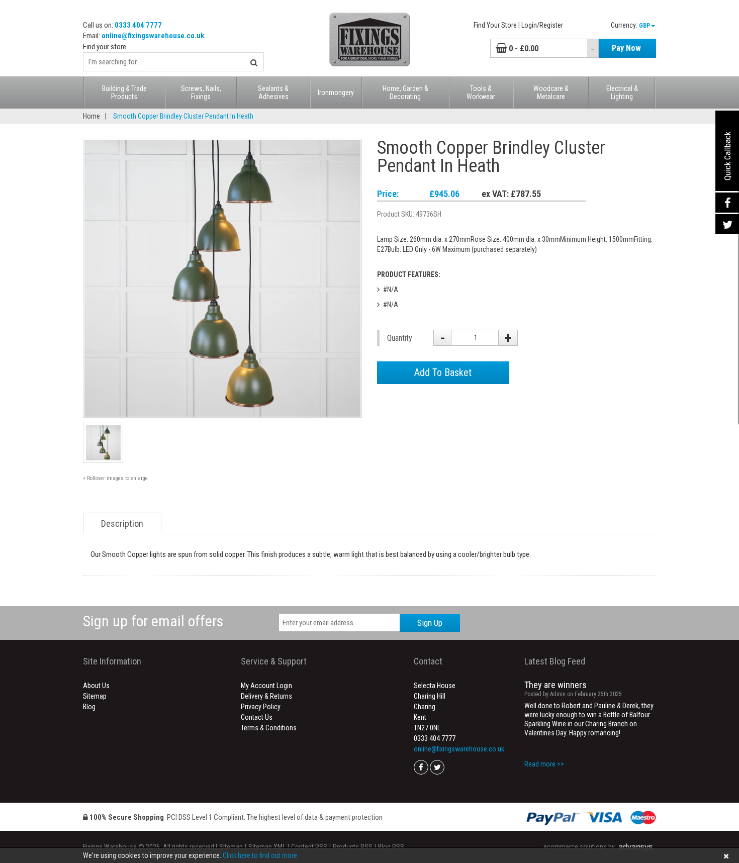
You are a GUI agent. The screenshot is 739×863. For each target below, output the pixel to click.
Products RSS (353, 847)
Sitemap (95, 696)
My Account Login (266, 686)
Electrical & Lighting (622, 92)
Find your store (104, 46)
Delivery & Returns (266, 696)
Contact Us (256, 717)
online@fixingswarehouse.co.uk (153, 35)
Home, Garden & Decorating (405, 92)
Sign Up (429, 623)
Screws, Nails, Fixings (201, 92)
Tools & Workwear (481, 92)
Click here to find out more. (261, 855)
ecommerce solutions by (579, 847)
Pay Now (626, 48)
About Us (96, 686)
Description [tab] (122, 523)
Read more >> (544, 764)
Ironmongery (336, 92)
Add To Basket (443, 372)
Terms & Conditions (269, 728)
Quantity (399, 338)
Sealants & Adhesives (273, 92)
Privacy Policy (261, 707)
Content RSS (309, 847)
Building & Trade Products (124, 92)
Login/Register (542, 25)
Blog (89, 707)
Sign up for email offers (153, 621)
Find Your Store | (497, 25)
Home (91, 116)
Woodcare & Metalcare (551, 92)
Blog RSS (391, 847)
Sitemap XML (267, 847)
